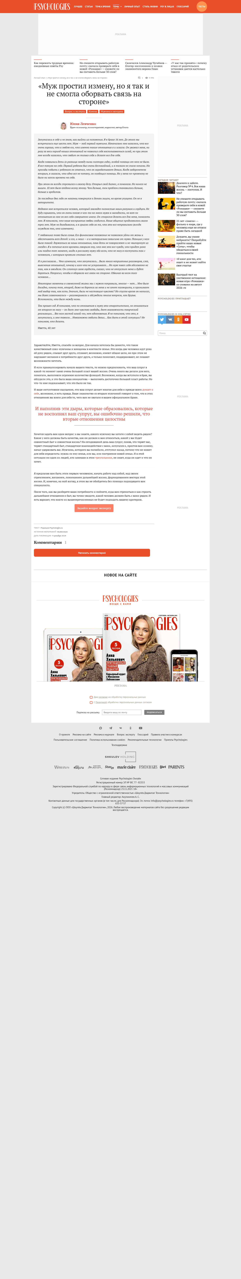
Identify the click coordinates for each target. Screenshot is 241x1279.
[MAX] (101, 728)
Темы (116, 6)
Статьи (89, 6)
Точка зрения (102, 6)
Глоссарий (183, 6)
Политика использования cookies (107, 739)
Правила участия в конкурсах (166, 734)
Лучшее (78, 6)
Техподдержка (119, 745)
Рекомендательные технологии (144, 739)
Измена (93, 111)
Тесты (201, 6)
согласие (103, 697)
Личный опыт (132, 6)
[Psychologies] (52, 6)
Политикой (101, 702)
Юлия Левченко (83, 124)
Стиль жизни (150, 6)
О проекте (64, 734)
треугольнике (103, 457)
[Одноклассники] (131, 728)
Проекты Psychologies (175, 739)
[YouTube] (141, 728)
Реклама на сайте (82, 734)
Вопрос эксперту (126, 734)
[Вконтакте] (121, 728)
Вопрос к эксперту (75, 111)
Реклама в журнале (104, 734)
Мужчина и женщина (112, 111)
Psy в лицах (167, 6)
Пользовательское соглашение (70, 739)
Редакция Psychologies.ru (52, 528)
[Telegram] (111, 728)
